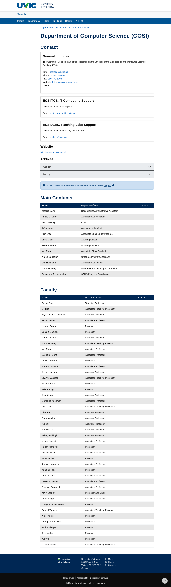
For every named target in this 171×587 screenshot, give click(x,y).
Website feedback (97, 583)
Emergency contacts (99, 578)
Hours (111, 562)
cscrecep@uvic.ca (59, 72)
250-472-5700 (58, 75)
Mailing (46, 174)
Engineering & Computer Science (73, 27)
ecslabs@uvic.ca (58, 137)
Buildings (57, 21)
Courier (47, 167)
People (20, 21)
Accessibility (82, 578)
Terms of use (68, 578)
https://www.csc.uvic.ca (63, 82)
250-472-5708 (55, 78)
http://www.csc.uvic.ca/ (51, 152)
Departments (34, 21)
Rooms (68, 21)
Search (21, 14)
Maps (46, 21)
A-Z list (79, 21)
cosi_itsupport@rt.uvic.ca (62, 113)
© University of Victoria (76, 583)
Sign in (109, 185)
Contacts (112, 565)
